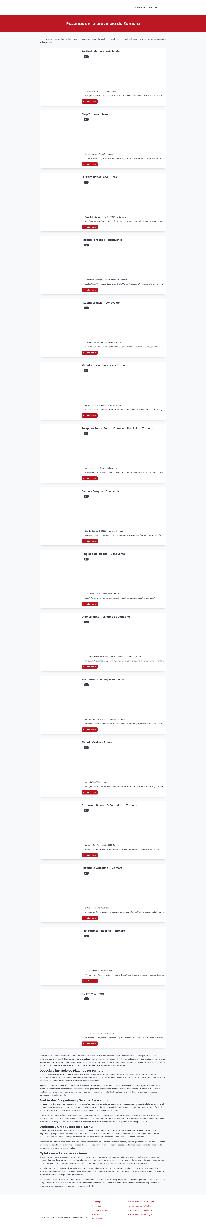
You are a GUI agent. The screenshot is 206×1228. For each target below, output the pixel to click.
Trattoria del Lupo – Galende (101, 51)
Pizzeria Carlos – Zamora (98, 742)
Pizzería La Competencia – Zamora (105, 365)
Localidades (139, 7)
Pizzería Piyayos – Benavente (101, 491)
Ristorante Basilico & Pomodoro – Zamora (109, 805)
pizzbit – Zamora (93, 993)
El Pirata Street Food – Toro (99, 177)
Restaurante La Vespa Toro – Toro (104, 679)
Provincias (154, 7)
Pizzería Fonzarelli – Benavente (102, 240)
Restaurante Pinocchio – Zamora (103, 931)
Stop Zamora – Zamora (97, 114)
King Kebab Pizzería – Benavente (103, 554)
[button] (164, 8)
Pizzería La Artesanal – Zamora (102, 868)
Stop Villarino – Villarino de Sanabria (106, 617)
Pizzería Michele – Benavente (101, 302)
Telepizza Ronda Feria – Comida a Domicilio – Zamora (117, 428)
